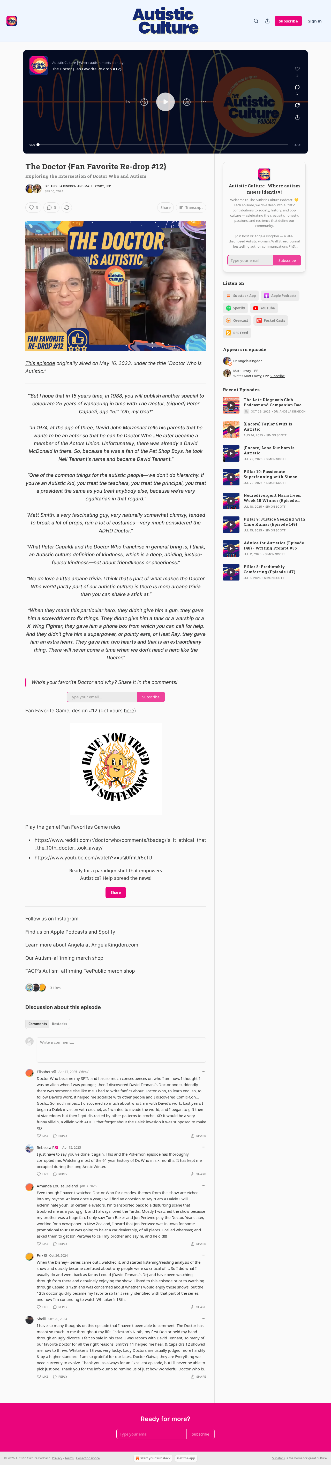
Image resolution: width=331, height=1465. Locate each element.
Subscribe (288, 21)
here (129, 711)
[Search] (256, 21)
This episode (40, 363)
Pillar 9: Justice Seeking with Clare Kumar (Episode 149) (274, 521)
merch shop (89, 958)
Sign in (315, 21)
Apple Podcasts (68, 932)
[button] (127, 102)
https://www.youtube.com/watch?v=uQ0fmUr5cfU (93, 858)
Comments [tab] (37, 1023)
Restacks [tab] (59, 1023)
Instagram (67, 919)
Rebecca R (46, 1147)
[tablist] (47, 1024)
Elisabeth (45, 1071)
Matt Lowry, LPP (98, 186)
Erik (40, 1255)
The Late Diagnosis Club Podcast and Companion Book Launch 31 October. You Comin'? (274, 402)
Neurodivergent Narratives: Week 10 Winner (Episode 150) (272, 498)
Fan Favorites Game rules (91, 827)
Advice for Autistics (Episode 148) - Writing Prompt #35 (274, 545)
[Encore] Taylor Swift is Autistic (268, 426)
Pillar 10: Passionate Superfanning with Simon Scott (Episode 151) (271, 474)
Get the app (186, 1458)
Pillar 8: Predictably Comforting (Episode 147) (269, 569)
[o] (231, 405)
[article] (264, 405)
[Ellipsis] (203, 1071)
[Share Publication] (267, 21)
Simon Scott (276, 435)
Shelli (41, 1318)
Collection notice (88, 1458)
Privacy (57, 1458)
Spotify (107, 932)
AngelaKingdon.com (114, 945)
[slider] (163, 144)
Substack (278, 1458)
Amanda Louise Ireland (57, 1185)
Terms (69, 1458)
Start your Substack (155, 1458)
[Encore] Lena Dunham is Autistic (269, 450)
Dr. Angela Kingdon (61, 186)
